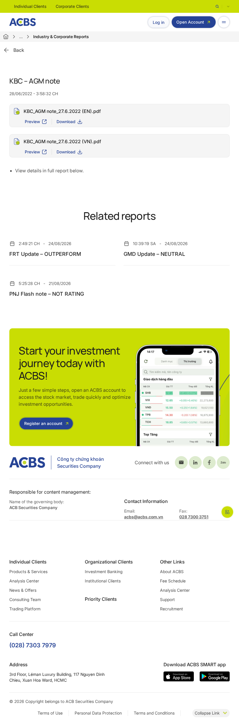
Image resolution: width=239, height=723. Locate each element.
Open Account (190, 22)
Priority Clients (101, 599)
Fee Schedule (173, 580)
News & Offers (22, 590)
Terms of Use (50, 712)
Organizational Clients (109, 562)
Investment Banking (103, 571)
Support (167, 599)
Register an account (43, 423)
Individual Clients (30, 6)
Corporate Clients (72, 6)
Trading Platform (25, 608)
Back (18, 50)
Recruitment (171, 608)
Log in (158, 22)
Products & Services (28, 571)
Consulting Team (25, 599)
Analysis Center (24, 580)
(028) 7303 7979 (32, 645)
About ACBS (172, 571)
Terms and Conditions (154, 712)
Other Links (172, 562)
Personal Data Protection (98, 712)
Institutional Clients (103, 580)
